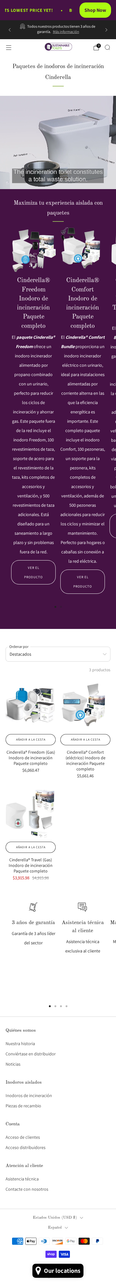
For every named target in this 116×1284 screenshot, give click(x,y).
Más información (66, 31)
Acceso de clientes (23, 1137)
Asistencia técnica (22, 1179)
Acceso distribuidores (25, 1147)
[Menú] (9, 47)
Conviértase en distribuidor (31, 1054)
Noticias (13, 1064)
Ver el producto (33, 572)
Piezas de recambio (23, 1106)
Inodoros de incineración (29, 1095)
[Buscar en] (107, 47)
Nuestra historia (20, 1043)
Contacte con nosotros (27, 1189)
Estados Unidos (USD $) (55, 1218)
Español (55, 1228)
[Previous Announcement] (9, 30)
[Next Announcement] (106, 30)
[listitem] (58, 29)
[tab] (55, 607)
